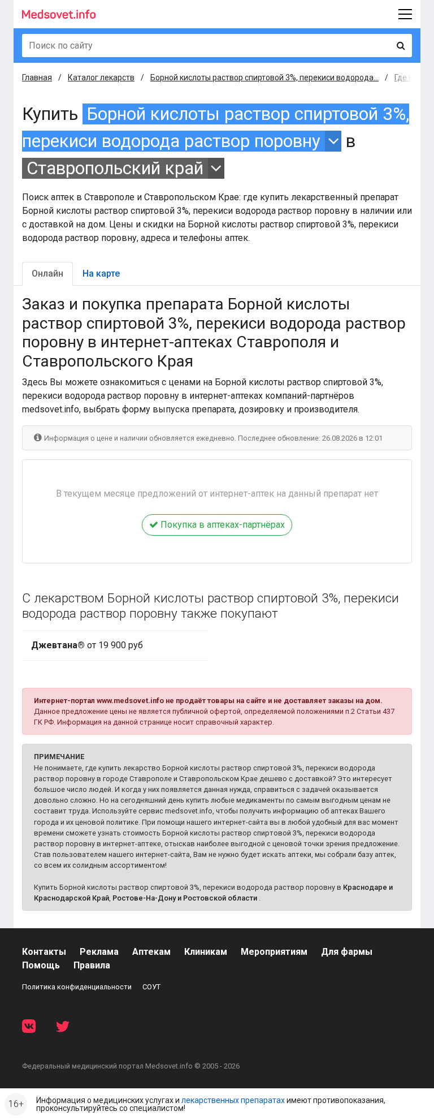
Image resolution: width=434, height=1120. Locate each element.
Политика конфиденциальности (77, 987)
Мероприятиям (274, 951)
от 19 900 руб (87, 645)
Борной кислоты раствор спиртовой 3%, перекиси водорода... (264, 77)
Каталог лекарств (101, 77)
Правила (91, 965)
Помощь (41, 965)
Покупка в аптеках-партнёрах (221, 524)
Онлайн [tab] (47, 273)
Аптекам (151, 951)
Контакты (44, 951)
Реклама (99, 951)
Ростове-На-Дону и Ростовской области (184, 898)
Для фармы (346, 951)
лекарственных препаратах (233, 1100)
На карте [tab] (101, 273)
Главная (37, 77)
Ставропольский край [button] (115, 168)
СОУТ (151, 987)
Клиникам (205, 951)
